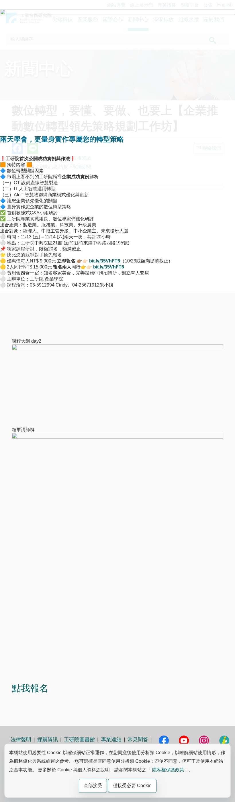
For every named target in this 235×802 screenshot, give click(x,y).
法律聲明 (21, 739)
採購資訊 (47, 739)
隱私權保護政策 (168, 769)
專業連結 (111, 739)
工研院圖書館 (79, 739)
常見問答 (138, 739)
